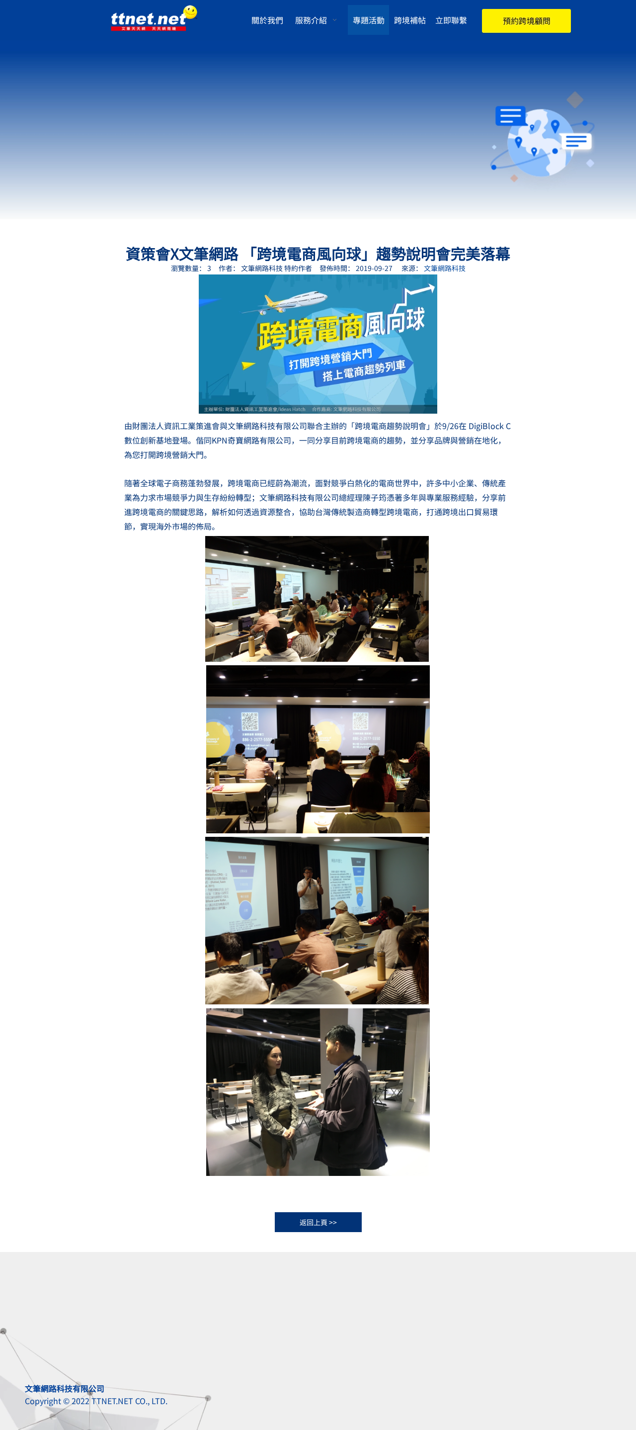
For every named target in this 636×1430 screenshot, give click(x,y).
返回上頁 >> (318, 1222)
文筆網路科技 (445, 268)
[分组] (526, 22)
